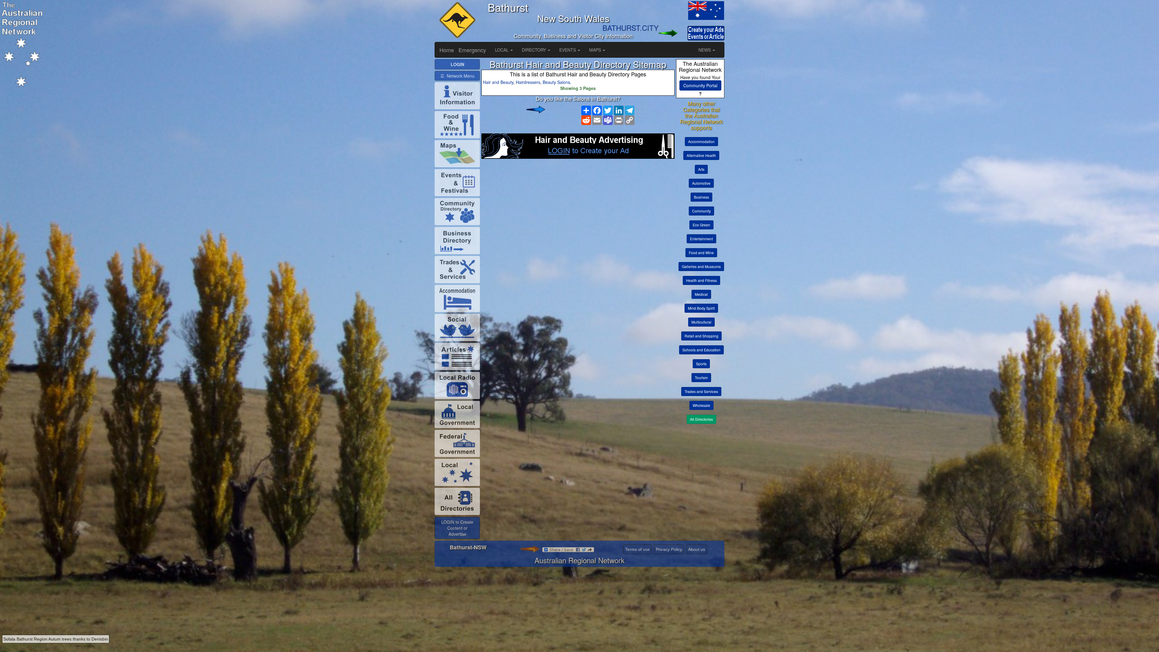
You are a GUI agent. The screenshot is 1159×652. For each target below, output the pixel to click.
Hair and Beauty (498, 82)
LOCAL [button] (502, 50)
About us (696, 549)
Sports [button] (701, 363)
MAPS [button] (595, 50)
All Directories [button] (701, 419)
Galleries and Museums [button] (701, 266)
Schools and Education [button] (701, 349)
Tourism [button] (701, 377)
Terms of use (637, 549)
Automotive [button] (701, 183)
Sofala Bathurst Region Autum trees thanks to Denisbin (55, 639)
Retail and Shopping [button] (701, 335)
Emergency (472, 50)
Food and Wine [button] (701, 252)
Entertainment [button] (701, 238)
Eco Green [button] (701, 224)
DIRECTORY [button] (534, 50)
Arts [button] (701, 169)
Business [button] (701, 197)
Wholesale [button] (701, 405)
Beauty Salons (556, 82)
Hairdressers (528, 82)
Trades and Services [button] (701, 391)
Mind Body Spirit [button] (701, 308)
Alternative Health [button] (701, 155)
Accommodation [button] (701, 141)
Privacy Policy (669, 549)
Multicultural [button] (701, 321)
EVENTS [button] (568, 50)
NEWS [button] (705, 50)
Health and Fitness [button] (701, 280)
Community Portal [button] (700, 85)
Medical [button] (701, 294)
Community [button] (701, 210)
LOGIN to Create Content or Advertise (457, 528)
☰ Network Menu (457, 76)
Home (446, 50)
